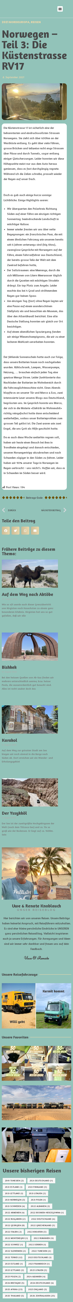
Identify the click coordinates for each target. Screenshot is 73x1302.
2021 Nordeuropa (15, 22)
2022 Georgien (15, 1225)
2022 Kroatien (36, 1231)
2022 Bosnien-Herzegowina (47, 1212)
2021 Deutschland (41, 1180)
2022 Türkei (13, 1257)
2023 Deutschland (39, 1257)
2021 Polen (38, 1199)
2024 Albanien (36, 1276)
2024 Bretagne (14, 1283)
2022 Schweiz (14, 1244)
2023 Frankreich (39, 1263)
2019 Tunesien (14, 1180)
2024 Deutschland (42, 1283)
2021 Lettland (14, 1193)
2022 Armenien (15, 1212)
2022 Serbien (37, 1244)
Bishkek (9, 667)
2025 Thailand (14, 1295)
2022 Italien (13, 1231)
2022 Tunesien (41, 1251)
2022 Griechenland (42, 1225)
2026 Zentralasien (42, 1295)
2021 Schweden (15, 1206)
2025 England (37, 1289)
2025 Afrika (14, 1289)
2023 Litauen (38, 1270)
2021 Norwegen (15, 1199)
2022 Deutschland (43, 1219)
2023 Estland (14, 1263)
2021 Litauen (37, 1193)
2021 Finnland (37, 1187)
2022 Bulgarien (15, 1219)
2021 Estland (13, 1187)
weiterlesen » (11, 622)
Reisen (36, 22)
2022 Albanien (40, 1206)
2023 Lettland (14, 1270)
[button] (60, 9)
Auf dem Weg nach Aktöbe (27, 594)
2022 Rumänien (44, 1238)
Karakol (9, 740)
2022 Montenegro (16, 1238)
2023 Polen (13, 1276)
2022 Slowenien (15, 1251)
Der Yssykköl (14, 813)
